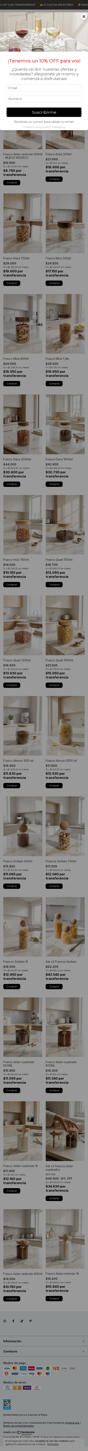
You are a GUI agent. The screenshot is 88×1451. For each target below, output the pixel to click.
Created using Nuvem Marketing (44, 127)
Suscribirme (44, 112)
